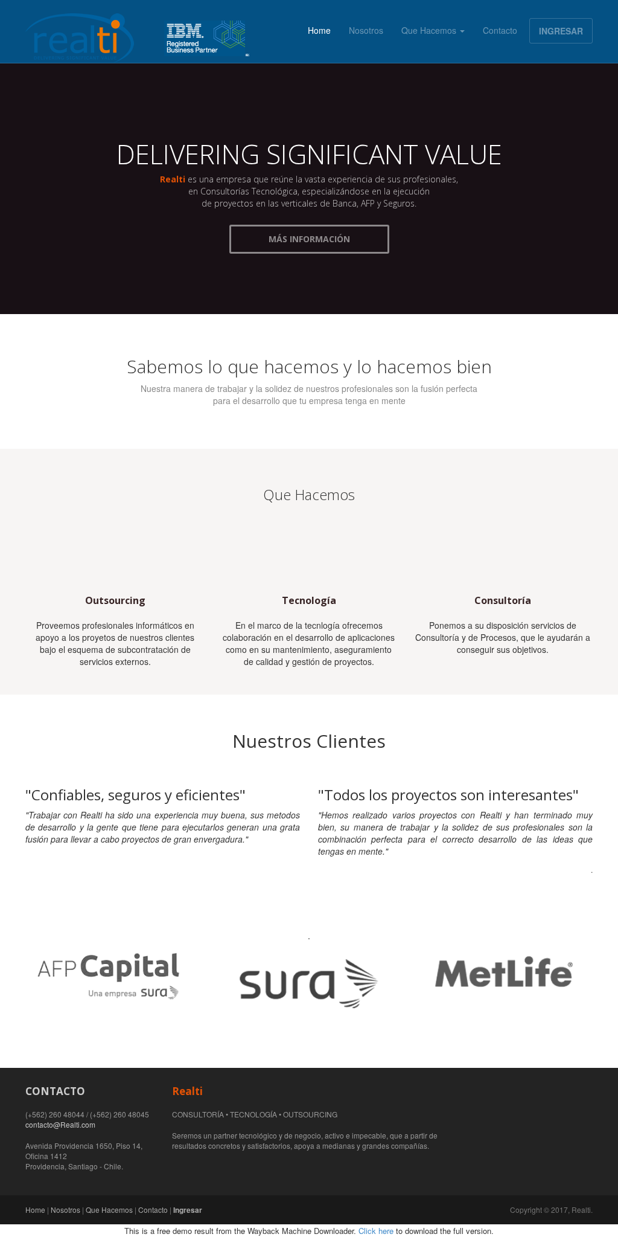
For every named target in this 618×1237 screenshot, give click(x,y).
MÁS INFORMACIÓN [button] (309, 239)
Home (319, 30)
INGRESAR (561, 31)
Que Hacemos (430, 30)
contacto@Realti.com (60, 1124)
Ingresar (187, 1209)
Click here (375, 1230)
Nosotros (366, 30)
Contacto (500, 30)
